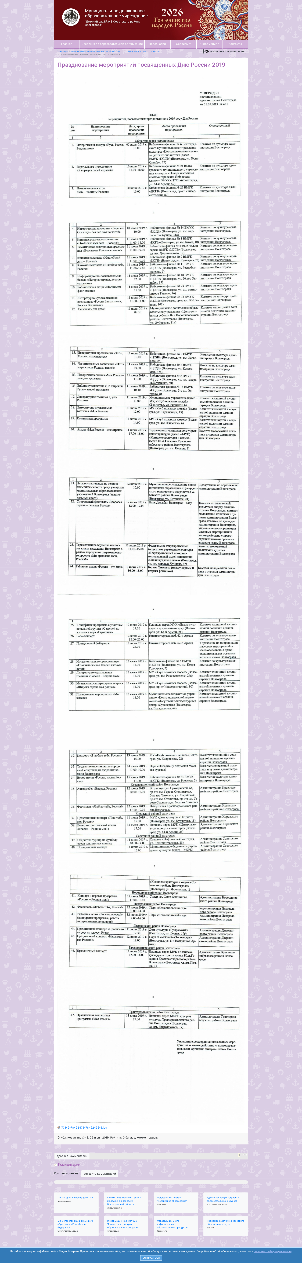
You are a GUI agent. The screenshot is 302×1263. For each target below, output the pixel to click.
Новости (155, 51)
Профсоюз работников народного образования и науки (225, 1222)
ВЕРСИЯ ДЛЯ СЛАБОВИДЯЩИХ (227, 51)
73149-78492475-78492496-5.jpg (84, 1127)
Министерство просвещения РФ (75, 1197)
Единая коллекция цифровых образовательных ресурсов (223, 1199)
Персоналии (157, 44)
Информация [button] (208, 44)
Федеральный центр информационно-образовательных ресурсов (172, 1224)
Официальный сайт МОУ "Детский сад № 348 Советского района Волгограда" (109, 51)
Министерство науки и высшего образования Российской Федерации (75, 1224)
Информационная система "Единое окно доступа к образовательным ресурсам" (123, 1224)
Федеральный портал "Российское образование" (172, 1199)
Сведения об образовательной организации (112, 44)
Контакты (235, 44)
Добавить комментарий (72, 1156)
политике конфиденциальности (273, 1251)
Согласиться (151, 1258)
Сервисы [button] (182, 44)
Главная (66, 44)
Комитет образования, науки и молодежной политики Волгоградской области (124, 1201)
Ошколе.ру (62, 51)
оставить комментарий (100, 1173)
